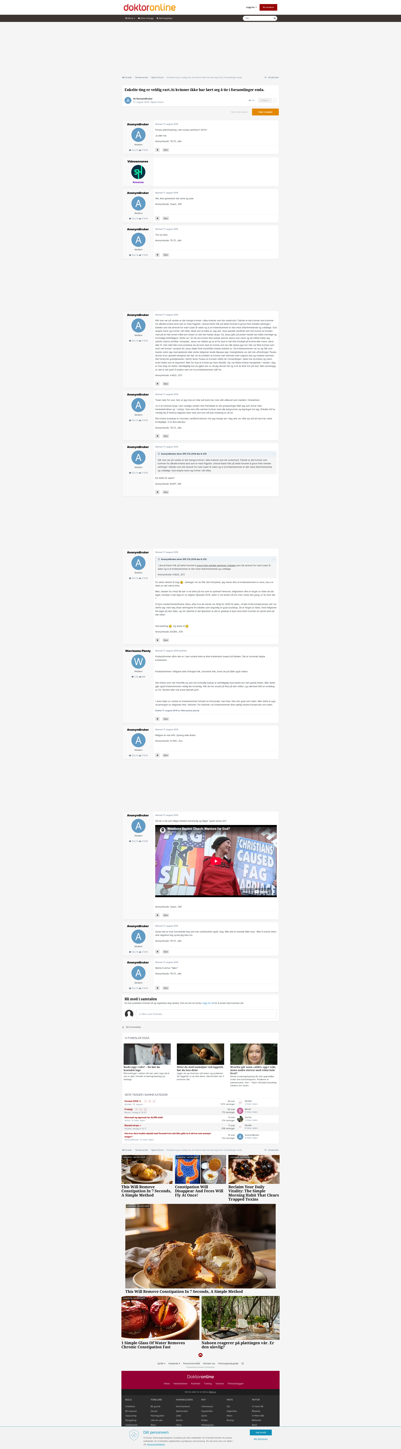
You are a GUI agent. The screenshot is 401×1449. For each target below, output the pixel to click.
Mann (229, 1415)
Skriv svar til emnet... (152, 1014)
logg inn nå (208, 1003)
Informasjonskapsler (228, 1363)
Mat (203, 1399)
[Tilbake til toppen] (200, 1355)
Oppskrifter (207, 1411)
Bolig (128, 1399)
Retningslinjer (165, 18)
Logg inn (250, 7)
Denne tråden (263, 18)
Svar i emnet (265, 112)
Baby (153, 1425)
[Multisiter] (157, 150)
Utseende (173, 1363)
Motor (256, 1399)
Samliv (179, 1420)
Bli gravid (155, 1406)
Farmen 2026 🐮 (133, 1101)
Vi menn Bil (257, 1406)
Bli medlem (268, 7)
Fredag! (129, 1109)
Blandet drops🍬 (133, 1125)
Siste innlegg (146, 18)
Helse (167, 1383)
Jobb (178, 1415)
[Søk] (274, 18)
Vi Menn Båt (258, 1415)
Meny (130, 18)
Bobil (254, 1425)
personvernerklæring (156, 1444)
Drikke (204, 1420)
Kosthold (195, 1383)
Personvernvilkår (191, 1363)
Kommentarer (183, 1406)
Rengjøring (130, 1420)
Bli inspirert (131, 1411)
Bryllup (230, 1420)
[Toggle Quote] (159, 454)
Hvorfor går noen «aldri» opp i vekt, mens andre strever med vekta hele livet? (253, 1070)
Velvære (220, 1383)
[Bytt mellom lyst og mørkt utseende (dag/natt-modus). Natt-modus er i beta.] (243, 1363)
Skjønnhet (232, 1411)
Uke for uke (156, 1420)
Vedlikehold (131, 1425)
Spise (204, 1415)
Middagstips (207, 1425)
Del (252, 100)
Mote (230, 1399)
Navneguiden (157, 1415)
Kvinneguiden (184, 1399)
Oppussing (130, 1415)
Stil (228, 1406)
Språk (160, 1363)
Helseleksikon (180, 1383)
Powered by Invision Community (200, 1367)
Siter (166, 150)
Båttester (256, 1420)
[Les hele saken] (147, 1054)
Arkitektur (130, 1406)
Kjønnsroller (182, 1411)
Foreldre (156, 1399)
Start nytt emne (239, 112)
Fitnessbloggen (236, 1383)
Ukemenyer (207, 1406)
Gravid (154, 1411)
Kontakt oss (209, 1363)
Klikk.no (212, 1392)
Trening (208, 1383)
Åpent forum (157, 102)
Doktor (200, 1376)
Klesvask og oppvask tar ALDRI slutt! (144, 1117)
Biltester (256, 1411)
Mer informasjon (261, 1439)
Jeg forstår (260, 1432)
